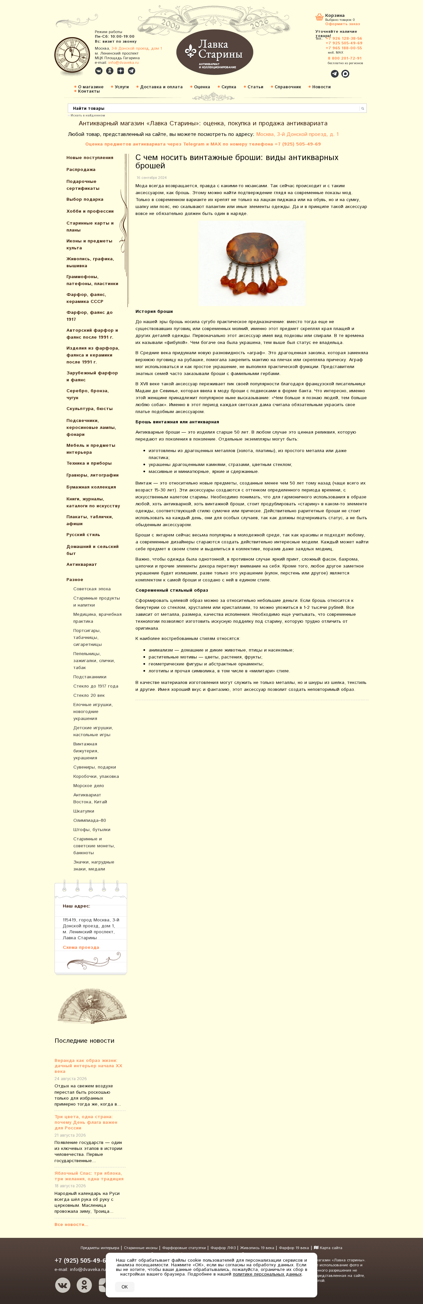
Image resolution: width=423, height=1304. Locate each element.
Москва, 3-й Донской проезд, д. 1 (297, 134)
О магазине (90, 87)
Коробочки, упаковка (96, 776)
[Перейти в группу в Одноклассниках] (110, 71)
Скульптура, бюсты (89, 408)
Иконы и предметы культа (89, 244)
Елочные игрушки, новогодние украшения (93, 711)
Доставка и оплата (161, 87)
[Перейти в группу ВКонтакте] (99, 71)
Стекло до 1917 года (95, 686)
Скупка (228, 87)
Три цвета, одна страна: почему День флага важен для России (86, 1122)
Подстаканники (89, 677)
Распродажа (81, 169)
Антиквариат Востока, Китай (90, 798)
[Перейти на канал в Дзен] (121, 71)
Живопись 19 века (258, 1248)
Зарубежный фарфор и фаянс (92, 376)
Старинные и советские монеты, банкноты (94, 846)
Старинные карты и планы (90, 226)
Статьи (255, 87)
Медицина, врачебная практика (97, 618)
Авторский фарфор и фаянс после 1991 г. (92, 334)
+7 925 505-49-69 (344, 43)
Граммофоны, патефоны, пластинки (92, 280)
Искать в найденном (88, 115)
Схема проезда (81, 947)
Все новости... (71, 1224)
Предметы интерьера (101, 1248)
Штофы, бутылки (91, 829)
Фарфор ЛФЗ (224, 1248)
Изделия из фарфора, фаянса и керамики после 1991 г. (92, 355)
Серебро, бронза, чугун (87, 394)
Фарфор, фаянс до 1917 (89, 316)
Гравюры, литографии (92, 475)
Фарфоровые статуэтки (184, 1248)
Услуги (122, 87)
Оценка (202, 87)
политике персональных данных (267, 1274)
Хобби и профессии (90, 211)
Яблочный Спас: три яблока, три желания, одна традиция (89, 1176)
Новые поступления (89, 157)
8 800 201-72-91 (345, 58)
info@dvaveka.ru (123, 62)
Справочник (288, 87)
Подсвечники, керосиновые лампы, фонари (91, 427)
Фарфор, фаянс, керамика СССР (86, 298)
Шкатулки (83, 811)
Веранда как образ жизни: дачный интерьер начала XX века (88, 1066)
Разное (74, 579)
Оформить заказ (342, 23)
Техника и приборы (89, 463)
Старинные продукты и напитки (96, 602)
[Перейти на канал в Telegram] (131, 71)
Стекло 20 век (89, 695)
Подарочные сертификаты (82, 185)
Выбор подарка (84, 199)
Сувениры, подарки (94, 767)
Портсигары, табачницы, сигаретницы (87, 637)
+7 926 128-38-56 (344, 38)
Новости (321, 87)
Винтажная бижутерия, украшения (85, 751)
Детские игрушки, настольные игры (93, 731)
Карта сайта (330, 1248)
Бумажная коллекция (91, 487)
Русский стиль (83, 534)
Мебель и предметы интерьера (90, 449)
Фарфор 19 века (294, 1248)
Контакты (89, 91)
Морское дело (88, 785)
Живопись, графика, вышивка (90, 262)
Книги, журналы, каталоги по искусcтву (93, 502)
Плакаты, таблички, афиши (89, 520)
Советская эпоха (92, 589)
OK (125, 1286)
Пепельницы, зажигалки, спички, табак (94, 661)
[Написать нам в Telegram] (320, 70)
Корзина (335, 16)
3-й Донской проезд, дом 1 (136, 48)
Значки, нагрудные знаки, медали (93, 865)
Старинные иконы (141, 1248)
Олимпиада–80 (89, 820)
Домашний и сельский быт (92, 550)
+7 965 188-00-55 (344, 48)
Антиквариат (81, 564)
